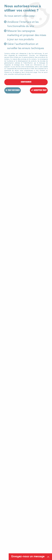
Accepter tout (40, 90)
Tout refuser (13, 90)
